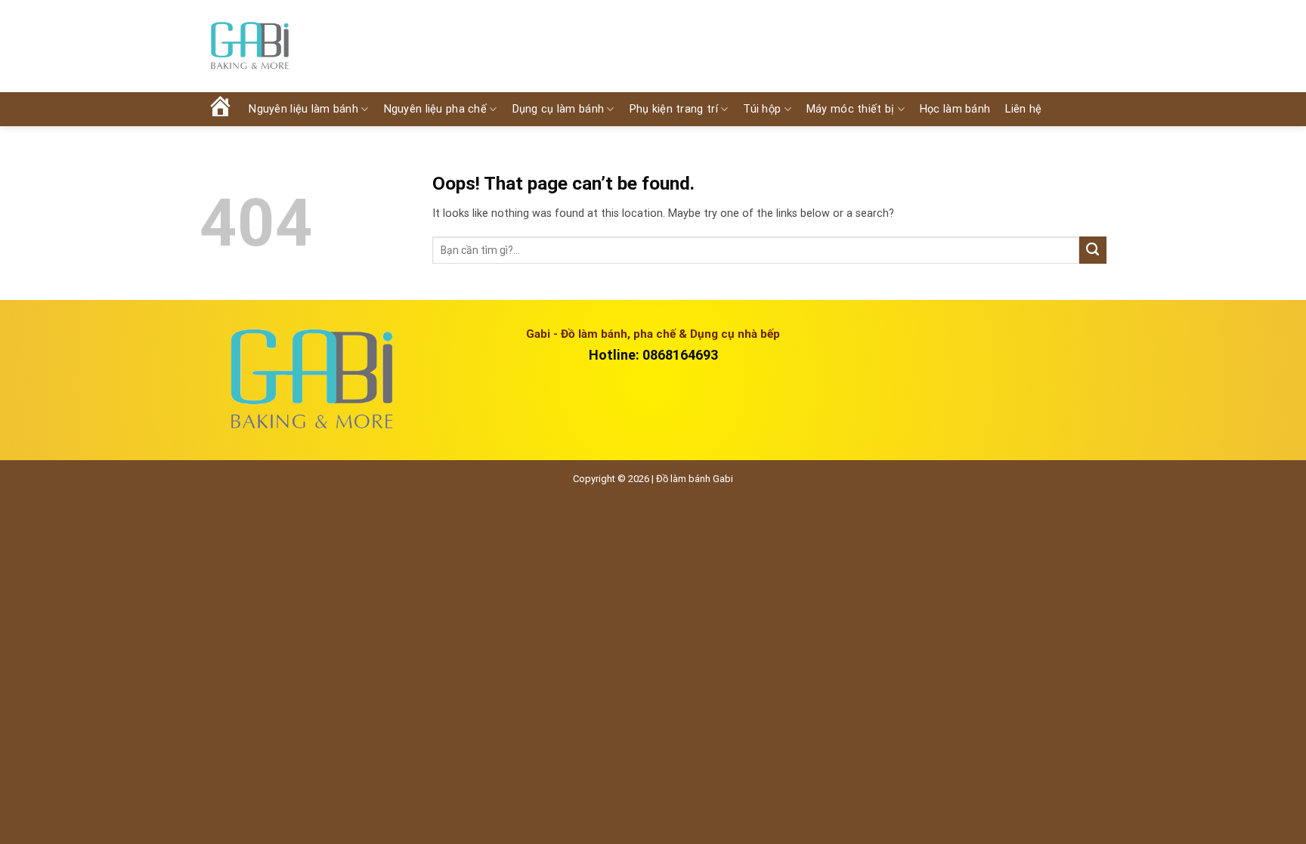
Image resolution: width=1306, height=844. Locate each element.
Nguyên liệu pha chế (435, 109)
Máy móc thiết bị (850, 109)
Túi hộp (762, 109)
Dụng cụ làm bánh (558, 109)
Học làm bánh (955, 109)
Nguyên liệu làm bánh (303, 109)
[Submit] (1092, 250)
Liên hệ (1023, 109)
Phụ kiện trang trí (674, 109)
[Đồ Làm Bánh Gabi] (249, 46)
